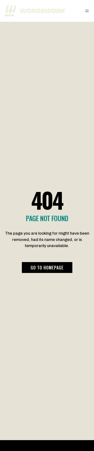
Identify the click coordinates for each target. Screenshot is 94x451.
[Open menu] (87, 10)
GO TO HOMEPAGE (47, 267)
